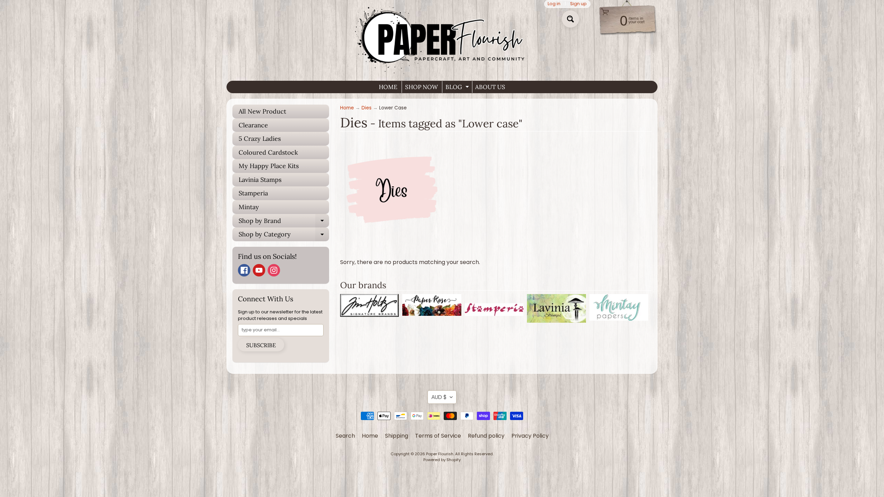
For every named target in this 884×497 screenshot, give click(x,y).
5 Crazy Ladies (260, 139)
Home (347, 108)
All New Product (262, 111)
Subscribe (261, 345)
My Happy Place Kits (269, 166)
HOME (388, 87)
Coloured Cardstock (268, 152)
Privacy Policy (530, 436)
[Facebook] (244, 270)
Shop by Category (284, 235)
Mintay (249, 207)
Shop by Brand (284, 222)
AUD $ (438, 397)
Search (345, 436)
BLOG (458, 88)
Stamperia (253, 193)
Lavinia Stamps (260, 180)
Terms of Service (438, 436)
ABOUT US (490, 87)
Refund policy (486, 436)
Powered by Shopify (442, 459)
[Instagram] (274, 270)
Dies (367, 108)
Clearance (253, 125)
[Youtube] (259, 270)
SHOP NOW (421, 87)
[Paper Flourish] (442, 37)
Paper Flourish (439, 454)
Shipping (396, 436)
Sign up (578, 4)
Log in (554, 4)
